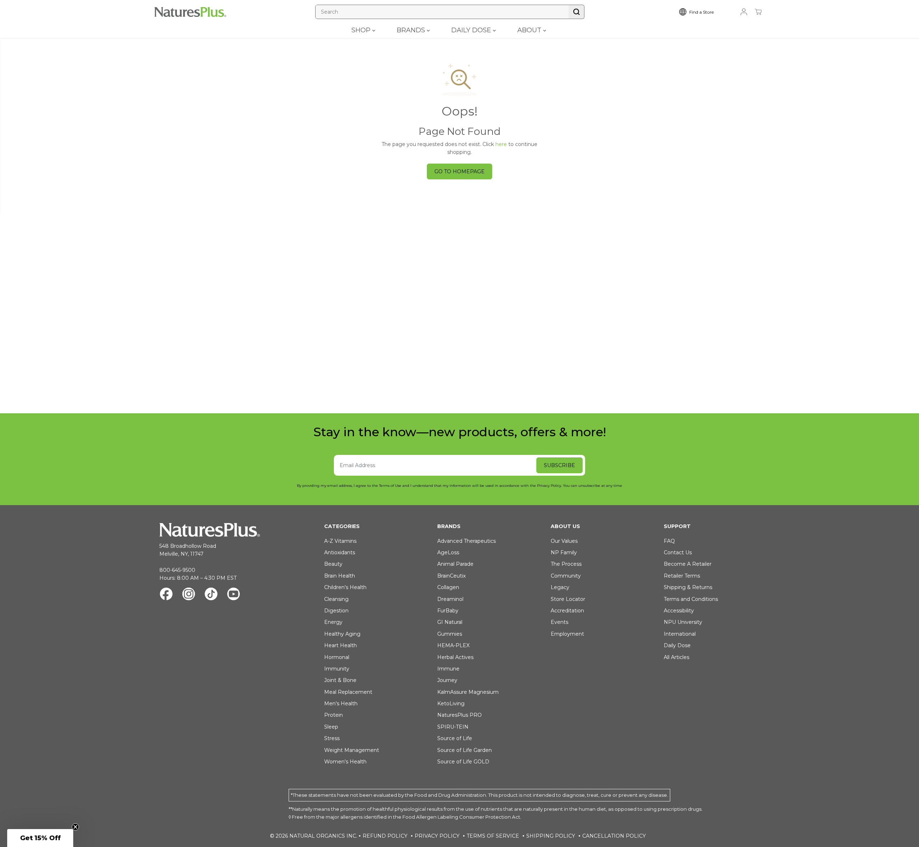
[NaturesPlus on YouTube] (233, 595)
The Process (566, 564)
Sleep (331, 727)
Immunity (336, 668)
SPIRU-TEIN (452, 727)
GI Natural (449, 622)
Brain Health (339, 576)
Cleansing (336, 599)
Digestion (336, 610)
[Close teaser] (75, 826)
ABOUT (530, 30)
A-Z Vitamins (340, 541)
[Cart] (758, 11)
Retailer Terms (682, 576)
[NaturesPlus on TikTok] (211, 595)
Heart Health (340, 645)
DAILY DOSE (472, 30)
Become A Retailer (688, 564)
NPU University (683, 622)
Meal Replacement (348, 692)
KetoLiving (451, 703)
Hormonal (336, 657)
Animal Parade (455, 564)
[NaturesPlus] (190, 12)
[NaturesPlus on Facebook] (166, 595)
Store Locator (568, 599)
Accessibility (679, 610)
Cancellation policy (614, 836)
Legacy (560, 587)
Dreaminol (450, 599)
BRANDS (412, 30)
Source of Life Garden (464, 750)
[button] (40, 838)
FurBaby (447, 610)
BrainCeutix (451, 576)
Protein (333, 715)
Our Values (564, 541)
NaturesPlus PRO (459, 715)
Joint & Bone (340, 680)
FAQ (669, 541)
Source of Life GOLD (463, 761)
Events (559, 622)
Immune (448, 668)
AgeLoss (448, 552)
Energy (333, 622)
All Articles (676, 657)
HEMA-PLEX (453, 645)
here (501, 144)
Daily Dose (677, 645)
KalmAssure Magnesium (468, 692)
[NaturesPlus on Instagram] (188, 595)
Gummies (449, 634)
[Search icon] (576, 12)
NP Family (564, 552)
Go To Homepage (459, 171)
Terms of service (493, 836)
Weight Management (351, 750)
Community (566, 576)
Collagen (448, 587)
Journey (447, 680)
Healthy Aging (342, 634)
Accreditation (567, 610)
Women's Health (345, 761)
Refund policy (385, 836)
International (680, 634)
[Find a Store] (702, 11)
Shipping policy (550, 836)
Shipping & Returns (688, 587)
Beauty (333, 564)
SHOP (361, 30)
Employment (567, 634)
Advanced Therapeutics (466, 541)
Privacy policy (437, 836)
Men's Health (341, 703)
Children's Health (345, 587)
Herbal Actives (455, 657)
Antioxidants (339, 552)
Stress (332, 738)
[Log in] (743, 11)
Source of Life (454, 738)
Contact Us (678, 552)
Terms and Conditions (691, 599)
